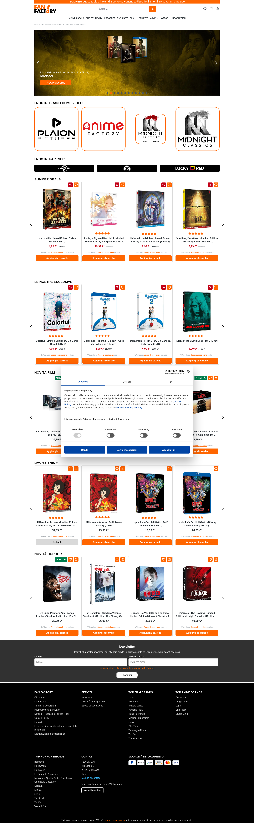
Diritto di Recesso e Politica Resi (51, 714)
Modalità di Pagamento (93, 701)
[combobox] (123, 9)
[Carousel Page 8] (132, 93)
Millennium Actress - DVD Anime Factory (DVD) (104, 524)
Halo (130, 697)
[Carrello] (211, 9)
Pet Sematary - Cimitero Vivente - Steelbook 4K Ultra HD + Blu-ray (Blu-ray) (104, 615)
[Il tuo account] (218, 9)
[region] (127, 63)
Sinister (38, 790)
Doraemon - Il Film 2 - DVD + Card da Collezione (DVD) (150, 342)
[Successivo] (216, 62)
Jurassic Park (135, 710)
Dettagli (57, 542)
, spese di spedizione (115, 820)
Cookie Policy (41, 718)
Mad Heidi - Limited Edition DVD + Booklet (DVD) (57, 240)
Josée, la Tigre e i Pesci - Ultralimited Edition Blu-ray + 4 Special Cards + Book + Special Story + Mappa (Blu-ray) (103, 240)
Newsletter (87, 697)
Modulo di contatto (91, 778)
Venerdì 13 (40, 806)
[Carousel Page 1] (107, 93)
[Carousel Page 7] (129, 93)
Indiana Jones (135, 705)
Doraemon (181, 697)
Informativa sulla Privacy (47, 710)
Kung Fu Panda (136, 714)
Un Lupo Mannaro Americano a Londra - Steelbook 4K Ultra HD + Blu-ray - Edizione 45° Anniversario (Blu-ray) (57, 615)
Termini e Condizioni (45, 705)
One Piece (181, 710)
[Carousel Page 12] (146, 93)
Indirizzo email (136, 656)
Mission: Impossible (138, 718)
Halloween (40, 766)
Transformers (135, 738)
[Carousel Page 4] (118, 93)
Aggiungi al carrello (57, 258)
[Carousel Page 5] (122, 93)
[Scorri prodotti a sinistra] (31, 224)
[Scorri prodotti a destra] (222, 224)
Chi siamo (39, 697)
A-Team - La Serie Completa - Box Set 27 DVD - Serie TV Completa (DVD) (197, 433)
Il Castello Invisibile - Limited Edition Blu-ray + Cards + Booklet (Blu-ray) (150, 240)
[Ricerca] (152, 9)
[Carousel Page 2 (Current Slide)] (111, 93)
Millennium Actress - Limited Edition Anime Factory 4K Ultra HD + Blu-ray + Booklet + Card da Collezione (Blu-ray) (57, 524)
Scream (38, 786)
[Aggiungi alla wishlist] (76, 184)
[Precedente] (37, 62)
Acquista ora (56, 82)
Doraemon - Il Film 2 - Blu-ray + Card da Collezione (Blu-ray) (104, 342)
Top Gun (132, 734)
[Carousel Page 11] (143, 93)
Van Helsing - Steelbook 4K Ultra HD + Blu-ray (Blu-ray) (57, 433)
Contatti (38, 722)
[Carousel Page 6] (125, 93)
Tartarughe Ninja (137, 730)
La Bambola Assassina (46, 774)
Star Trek (133, 726)
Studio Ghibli (182, 714)
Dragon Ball (182, 701)
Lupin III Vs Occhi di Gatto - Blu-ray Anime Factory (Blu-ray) (197, 524)
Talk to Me (39, 798)
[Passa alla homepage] (52, 9)
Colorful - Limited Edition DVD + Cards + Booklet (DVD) (57, 342)
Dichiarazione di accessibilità (49, 734)
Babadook (39, 762)
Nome (38, 656)
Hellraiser (39, 770)
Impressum (40, 701)
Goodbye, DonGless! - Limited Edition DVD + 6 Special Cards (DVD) (197, 240)
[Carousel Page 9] (136, 93)
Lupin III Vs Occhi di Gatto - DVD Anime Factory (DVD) (150, 524)
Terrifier (38, 802)
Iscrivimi (127, 675)
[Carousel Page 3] (115, 93)
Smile (37, 794)
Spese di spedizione (59, 253)
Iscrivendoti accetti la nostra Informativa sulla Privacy (127, 668)
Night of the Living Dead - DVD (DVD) (197, 341)
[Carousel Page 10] (139, 93)
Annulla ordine (92, 790)
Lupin (178, 705)
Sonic (131, 722)
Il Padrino (133, 701)
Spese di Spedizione (92, 705)
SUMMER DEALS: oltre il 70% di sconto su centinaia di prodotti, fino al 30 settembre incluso (127, 1)
